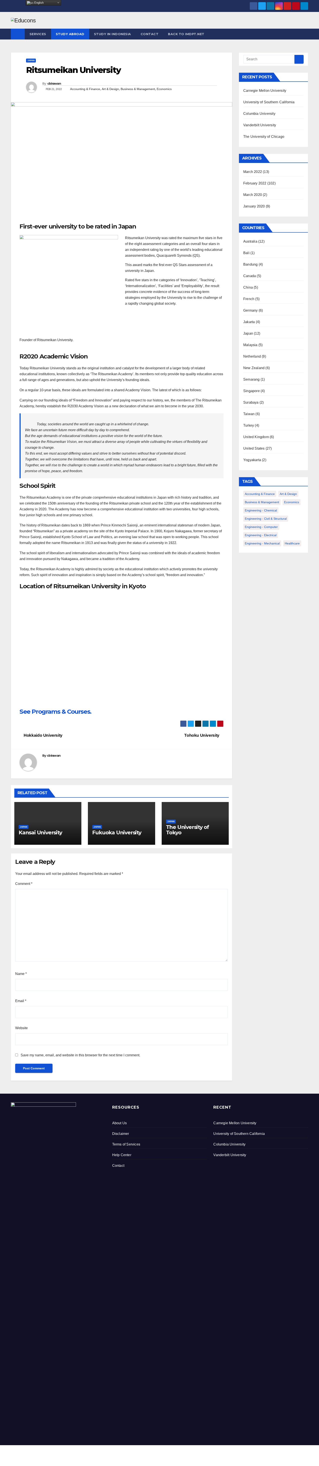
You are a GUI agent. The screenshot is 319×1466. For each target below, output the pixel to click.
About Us (119, 1123)
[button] (305, 34)
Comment (23, 884)
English (38, 2)
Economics (164, 89)
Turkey (248, 425)
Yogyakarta (252, 460)
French (248, 299)
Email (20, 1001)
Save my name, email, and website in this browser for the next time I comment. (80, 1055)
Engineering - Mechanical (262, 543)
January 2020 (254, 206)
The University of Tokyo (187, 830)
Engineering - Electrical (260, 535)
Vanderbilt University (259, 125)
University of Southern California (269, 102)
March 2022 (252, 172)
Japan (31, 60)
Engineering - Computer (261, 527)
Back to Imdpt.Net (186, 34)
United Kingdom (256, 437)
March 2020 (252, 195)
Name (21, 974)
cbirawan (54, 83)
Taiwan (249, 414)
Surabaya (251, 402)
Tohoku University (202, 735)
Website (21, 1028)
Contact (150, 34)
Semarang (251, 379)
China (248, 287)
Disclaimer (120, 1134)
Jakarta (249, 322)
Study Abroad (70, 34)
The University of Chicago (263, 136)
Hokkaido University (42, 735)
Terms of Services (126, 1144)
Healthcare (292, 543)
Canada (249, 276)
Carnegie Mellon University (264, 90)
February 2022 (254, 183)
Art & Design (110, 89)
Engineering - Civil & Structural (266, 518)
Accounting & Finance (85, 89)
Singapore (251, 391)
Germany (250, 310)
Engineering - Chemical (261, 510)
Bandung (250, 264)
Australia (250, 241)
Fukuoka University (116, 832)
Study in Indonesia (112, 34)
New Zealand (254, 368)
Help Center (121, 1155)
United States (254, 448)
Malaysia (250, 345)
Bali (246, 253)
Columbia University (259, 113)
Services (38, 34)
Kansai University (40, 832)
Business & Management (138, 89)
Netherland (252, 356)
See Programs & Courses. (55, 711)
